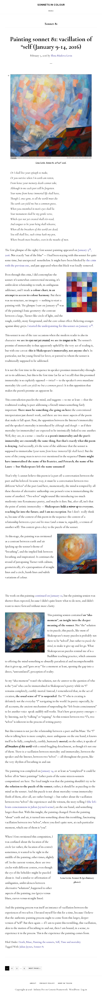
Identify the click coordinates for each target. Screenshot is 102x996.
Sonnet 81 (39, 946)
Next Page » (35, 969)
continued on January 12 (48, 595)
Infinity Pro (39, 989)
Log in (84, 989)
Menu (51, 11)
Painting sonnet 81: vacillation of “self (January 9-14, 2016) (51, 43)
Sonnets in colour (51, 4)
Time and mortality (71, 942)
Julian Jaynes (26, 946)
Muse (29, 942)
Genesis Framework (58, 989)
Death (22, 942)
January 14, (47, 771)
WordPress (74, 989)
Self (57, 942)
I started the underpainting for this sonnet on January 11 (60, 326)
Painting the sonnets (43, 942)
